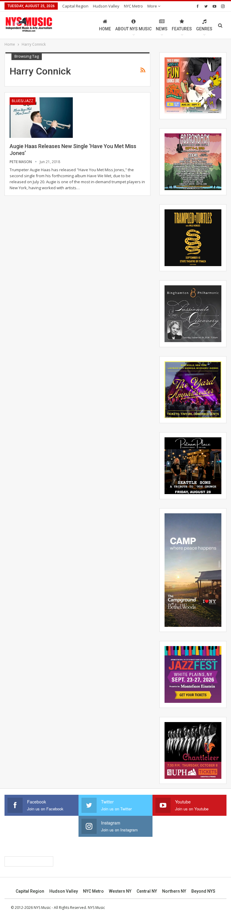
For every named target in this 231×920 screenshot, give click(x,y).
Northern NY (174, 891)
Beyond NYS (203, 891)
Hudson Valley (106, 6)
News (162, 28)
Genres (204, 28)
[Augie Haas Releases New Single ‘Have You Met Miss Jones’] (41, 117)
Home (105, 28)
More (152, 6)
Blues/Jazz (22, 101)
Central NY (147, 891)
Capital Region (75, 6)
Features (182, 28)
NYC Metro (133, 6)
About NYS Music (133, 28)
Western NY (120, 891)
